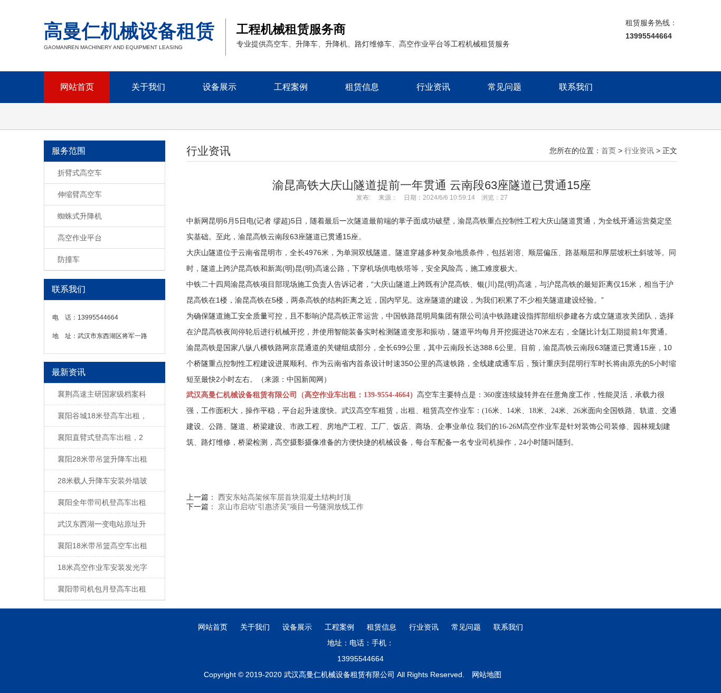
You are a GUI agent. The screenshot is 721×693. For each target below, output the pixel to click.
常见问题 (504, 86)
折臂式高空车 (80, 172)
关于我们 (148, 86)
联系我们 (576, 86)
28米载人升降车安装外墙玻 (102, 480)
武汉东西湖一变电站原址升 (102, 524)
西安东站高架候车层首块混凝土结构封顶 (284, 497)
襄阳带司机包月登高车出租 (102, 589)
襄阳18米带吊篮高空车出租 (102, 545)
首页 (608, 150)
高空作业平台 (80, 237)
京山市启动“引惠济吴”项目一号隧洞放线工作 (291, 506)
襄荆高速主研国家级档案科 (102, 394)
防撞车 (69, 259)
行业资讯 (433, 86)
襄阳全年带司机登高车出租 (102, 502)
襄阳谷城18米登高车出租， (102, 415)
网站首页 (77, 86)
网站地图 (486, 674)
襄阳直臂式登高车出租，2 (100, 437)
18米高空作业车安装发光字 (102, 567)
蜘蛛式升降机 (80, 216)
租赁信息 (362, 86)
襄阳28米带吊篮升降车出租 (102, 459)
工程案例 (291, 86)
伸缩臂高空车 (80, 194)
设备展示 (219, 86)
